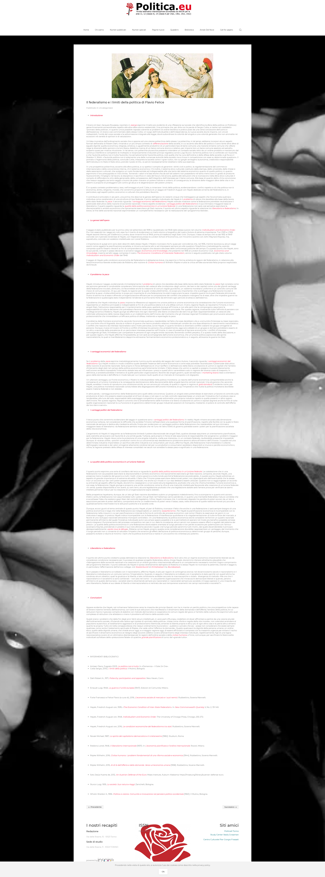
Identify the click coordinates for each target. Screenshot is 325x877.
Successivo (229, 807)
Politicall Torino (231, 831)
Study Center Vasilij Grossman (224, 834)
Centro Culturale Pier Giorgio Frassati (221, 839)
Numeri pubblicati (118, 30)
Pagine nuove (158, 30)
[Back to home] (162, 9)
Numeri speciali (139, 30)
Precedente (96, 807)
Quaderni (174, 30)
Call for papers (226, 30)
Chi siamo (99, 30)
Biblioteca (189, 30)
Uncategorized (106, 108)
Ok (163, 871)
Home (86, 30)
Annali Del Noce (207, 30)
